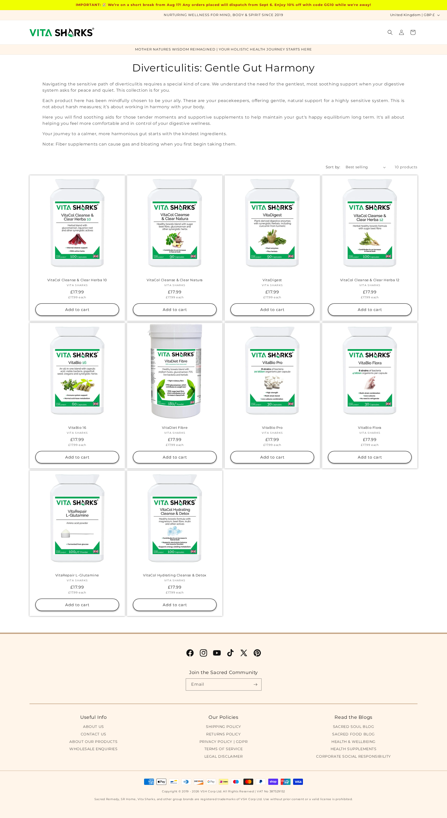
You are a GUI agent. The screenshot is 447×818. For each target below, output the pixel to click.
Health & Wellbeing (353, 741)
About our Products (93, 741)
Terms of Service (223, 749)
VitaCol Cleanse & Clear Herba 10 (77, 280)
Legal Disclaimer (223, 756)
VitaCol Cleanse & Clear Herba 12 (369, 280)
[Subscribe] (255, 684)
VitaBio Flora (370, 427)
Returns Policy (223, 734)
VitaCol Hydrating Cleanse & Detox (174, 575)
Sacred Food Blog (353, 734)
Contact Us (93, 734)
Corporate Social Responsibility (353, 756)
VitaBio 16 (77, 427)
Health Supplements (354, 749)
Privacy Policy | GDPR (223, 741)
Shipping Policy (223, 726)
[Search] (390, 32)
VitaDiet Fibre (175, 427)
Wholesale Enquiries (93, 749)
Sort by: (333, 167)
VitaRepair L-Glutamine (77, 575)
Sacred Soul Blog (353, 726)
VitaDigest (272, 280)
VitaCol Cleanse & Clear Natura (175, 280)
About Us (93, 726)
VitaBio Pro (272, 427)
